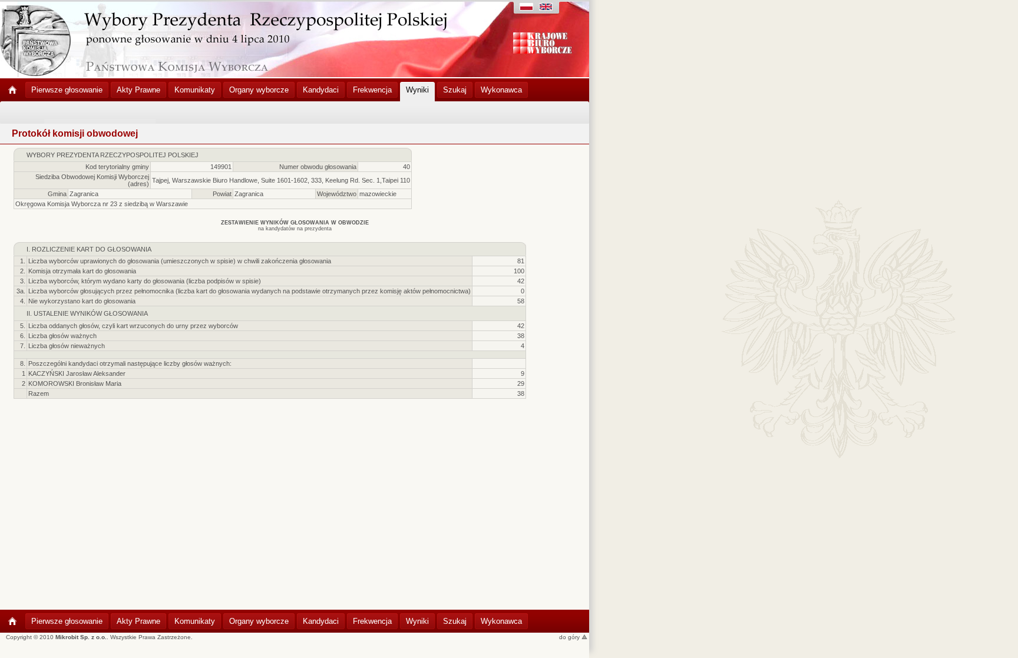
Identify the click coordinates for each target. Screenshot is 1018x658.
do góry (570, 637)
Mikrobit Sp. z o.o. (81, 637)
